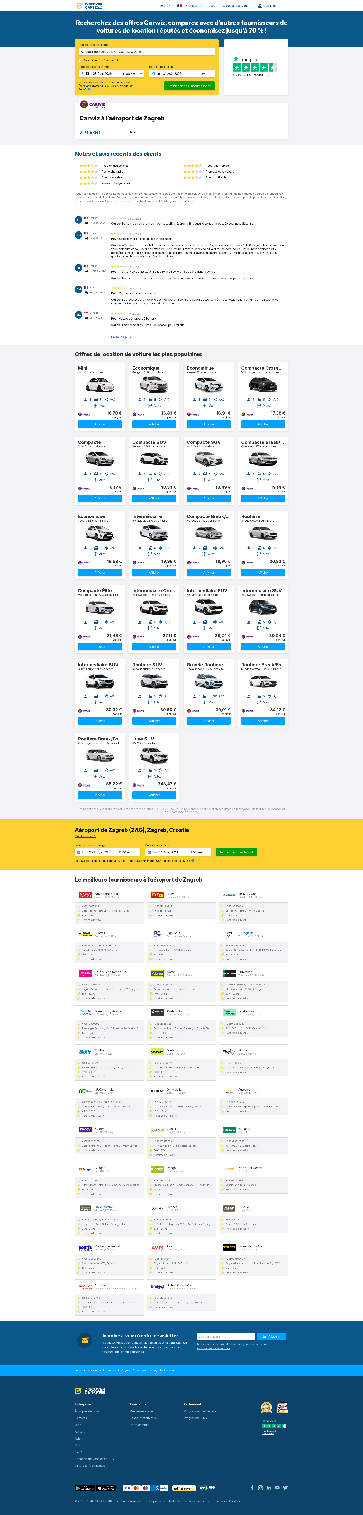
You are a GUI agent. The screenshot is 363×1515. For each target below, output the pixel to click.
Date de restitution (161, 66)
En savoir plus (121, 337)
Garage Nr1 (246, 933)
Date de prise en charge (94, 66)
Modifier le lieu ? (85, 836)
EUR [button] (163, 6)
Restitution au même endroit (101, 60)
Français (192, 6)
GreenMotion (104, 1207)
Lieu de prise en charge (94, 44)
